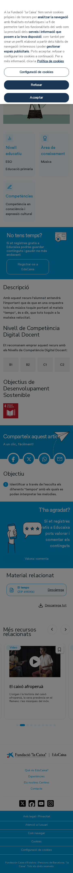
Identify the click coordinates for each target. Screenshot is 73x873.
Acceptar (36, 97)
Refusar (36, 85)
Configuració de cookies (36, 72)
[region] (36, 52)
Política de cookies (50, 61)
